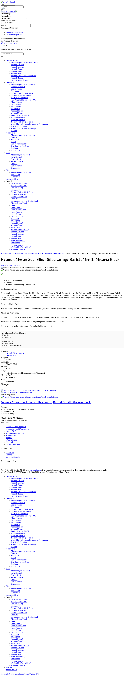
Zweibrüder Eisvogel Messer (22, 122)
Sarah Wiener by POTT (20, 115)
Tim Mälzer (15, 243)
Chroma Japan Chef (18, 194)
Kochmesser (10, 82)
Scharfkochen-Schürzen (20, 146)
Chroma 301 (15, 190)
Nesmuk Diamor (17, 65)
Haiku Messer (16, 106)
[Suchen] (2, 9)
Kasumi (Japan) (17, 223)
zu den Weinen (11, 670)
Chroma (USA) (17, 188)
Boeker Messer (16, 89)
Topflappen (15, 148)
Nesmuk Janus (16, 71)
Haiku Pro (15, 219)
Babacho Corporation (19, 183)
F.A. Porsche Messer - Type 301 (23, 100)
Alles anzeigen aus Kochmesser (23, 84)
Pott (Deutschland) (18, 241)
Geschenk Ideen (12, 179)
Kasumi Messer (17, 111)
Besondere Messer (18, 87)
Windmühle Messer (18, 117)
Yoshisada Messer (18, 120)
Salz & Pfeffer (16, 166)
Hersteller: (10, 265)
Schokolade (15, 168)
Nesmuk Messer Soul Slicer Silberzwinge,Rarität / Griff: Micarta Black (46, 402)
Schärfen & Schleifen (19, 126)
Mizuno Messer (17, 113)
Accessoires (10, 133)
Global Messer (16, 102)
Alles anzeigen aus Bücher (21, 172)
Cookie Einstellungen (14, 444)
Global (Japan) (16, 208)
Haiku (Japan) (16, 212)
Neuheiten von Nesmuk (20, 80)
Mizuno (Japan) (17, 225)
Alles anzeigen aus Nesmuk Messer (24, 62)
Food (8, 153)
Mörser (13, 142)
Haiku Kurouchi (17, 216)
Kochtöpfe (15, 139)
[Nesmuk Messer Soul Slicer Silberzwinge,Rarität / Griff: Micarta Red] (28, 390)
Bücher (8, 170)
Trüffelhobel (15, 150)
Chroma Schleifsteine (19, 197)
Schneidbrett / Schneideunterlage (23, 128)
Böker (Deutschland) (19, 186)
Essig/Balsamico (17, 157)
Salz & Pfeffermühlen (19, 144)
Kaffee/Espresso (17, 161)
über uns (9, 667)
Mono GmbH (16, 227)
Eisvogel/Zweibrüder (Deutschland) (24, 201)
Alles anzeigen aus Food (20, 155)
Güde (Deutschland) (18, 210)
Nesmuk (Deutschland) (20, 230)
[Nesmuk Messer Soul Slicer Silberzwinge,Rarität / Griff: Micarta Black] (29, 397)
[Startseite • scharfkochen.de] (8, 2)
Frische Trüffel (16, 159)
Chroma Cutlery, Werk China (22, 192)
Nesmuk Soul (16, 73)
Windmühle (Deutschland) (21, 247)
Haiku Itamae (16, 214)
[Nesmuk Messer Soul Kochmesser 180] (17, 392)
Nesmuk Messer (12, 60)
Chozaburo (15, 91)
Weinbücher (15, 177)
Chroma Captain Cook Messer (22, 93)
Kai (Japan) (15, 221)
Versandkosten (35, 470)
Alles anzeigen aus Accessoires (23, 135)
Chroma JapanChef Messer (21, 95)
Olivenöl (14, 164)
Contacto (14, 199)
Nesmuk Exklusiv (18, 67)
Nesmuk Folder (17, 69)
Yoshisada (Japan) (18, 249)
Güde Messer (16, 104)
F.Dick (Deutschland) (19, 203)
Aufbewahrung (16, 137)
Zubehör (14, 131)
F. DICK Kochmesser (19, 98)
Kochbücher (15, 175)
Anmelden (13, 28)
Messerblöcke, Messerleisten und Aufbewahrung (29, 124)
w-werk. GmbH (17, 245)
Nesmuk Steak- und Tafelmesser (23, 76)
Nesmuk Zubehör (17, 78)
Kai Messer (15, 109)
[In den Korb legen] (2, 56)
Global (13, 205)
